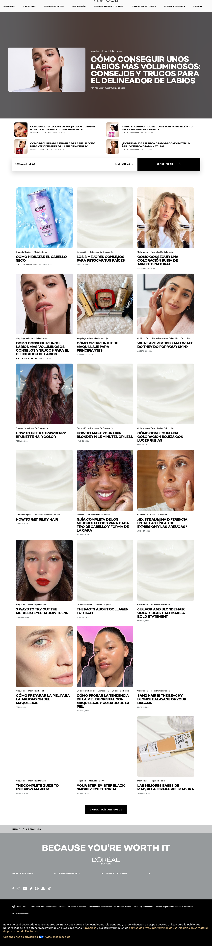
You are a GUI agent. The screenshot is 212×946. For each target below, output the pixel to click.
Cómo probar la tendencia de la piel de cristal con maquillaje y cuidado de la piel (103, 700)
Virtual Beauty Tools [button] (144, 6)
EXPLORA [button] (198, 6)
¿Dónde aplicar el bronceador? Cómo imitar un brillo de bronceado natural (156, 145)
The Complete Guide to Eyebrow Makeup (37, 787)
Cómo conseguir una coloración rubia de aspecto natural (157, 260)
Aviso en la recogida (57, 936)
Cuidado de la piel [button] (54, 6)
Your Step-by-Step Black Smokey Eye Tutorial (101, 787)
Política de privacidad (77, 906)
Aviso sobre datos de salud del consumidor (48, 906)
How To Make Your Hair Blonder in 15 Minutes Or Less (105, 434)
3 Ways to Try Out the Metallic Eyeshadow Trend (42, 611)
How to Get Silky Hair (37, 519)
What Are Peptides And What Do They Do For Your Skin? (164, 344)
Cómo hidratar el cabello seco (41, 258)
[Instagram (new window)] (18, 888)
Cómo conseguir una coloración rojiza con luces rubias (160, 436)
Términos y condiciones (143, 906)
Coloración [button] (79, 6)
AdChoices (89, 927)
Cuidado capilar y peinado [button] (108, 6)
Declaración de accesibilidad (100, 906)
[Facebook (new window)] (13, 888)
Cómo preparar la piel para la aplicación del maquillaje (43, 699)
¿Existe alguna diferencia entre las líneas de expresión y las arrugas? (162, 522)
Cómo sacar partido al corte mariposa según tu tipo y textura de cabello (157, 128)
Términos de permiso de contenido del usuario (173, 906)
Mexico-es (21, 906)
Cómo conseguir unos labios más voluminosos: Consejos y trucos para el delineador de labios (42, 348)
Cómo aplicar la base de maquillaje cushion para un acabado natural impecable (62, 128)
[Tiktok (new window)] (49, 888)
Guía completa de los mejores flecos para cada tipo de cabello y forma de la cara (103, 524)
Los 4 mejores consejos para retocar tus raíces (101, 258)
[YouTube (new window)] (25, 888)
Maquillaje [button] (29, 6)
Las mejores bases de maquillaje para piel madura (165, 787)
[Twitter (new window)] (30, 888)
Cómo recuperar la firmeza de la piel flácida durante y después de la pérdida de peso (63, 145)
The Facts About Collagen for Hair (102, 611)
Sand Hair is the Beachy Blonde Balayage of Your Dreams (161, 699)
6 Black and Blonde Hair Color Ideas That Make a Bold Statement (161, 612)
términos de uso (167, 927)
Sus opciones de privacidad (21, 936)
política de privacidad (142, 927)
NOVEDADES (9, 6)
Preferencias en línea (122, 906)
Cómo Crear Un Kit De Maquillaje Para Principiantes (97, 346)
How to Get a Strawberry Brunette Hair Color (41, 434)
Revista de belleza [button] (174, 6)
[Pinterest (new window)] (37, 888)
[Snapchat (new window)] (43, 888)
